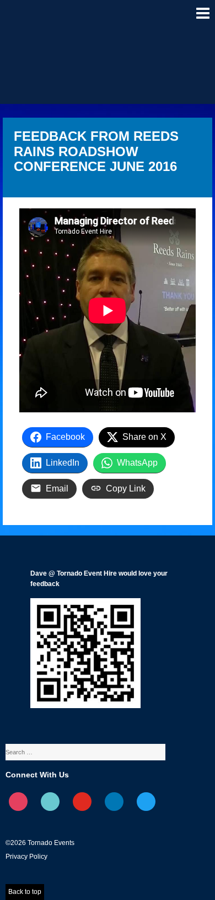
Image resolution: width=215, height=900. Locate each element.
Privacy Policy (26, 856)
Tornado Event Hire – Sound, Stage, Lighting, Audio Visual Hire (39, 18)
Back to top (24, 892)
